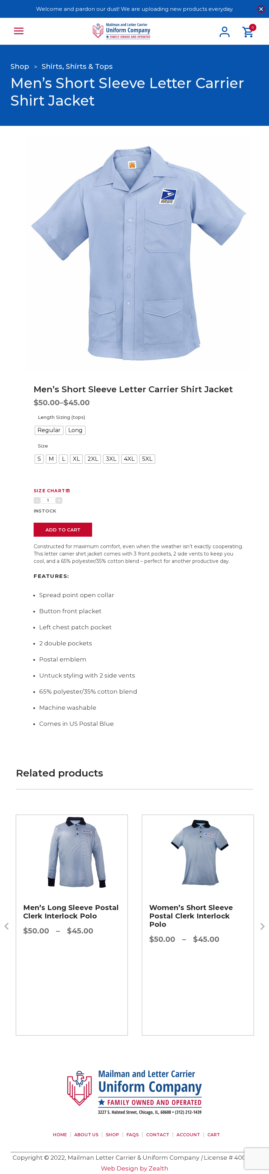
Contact (157, 1134)
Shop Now (72, 898)
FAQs (132, 1134)
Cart (213, 1134)
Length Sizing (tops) (61, 417)
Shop (112, 1134)
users (225, 31)
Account (188, 1134)
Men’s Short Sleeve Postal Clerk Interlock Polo (197, 911)
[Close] (261, 9)
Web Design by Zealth (134, 1168)
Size (43, 446)
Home (60, 1134)
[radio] (49, 430)
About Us (86, 1134)
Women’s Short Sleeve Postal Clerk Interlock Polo (65, 916)
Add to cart (63, 529)
